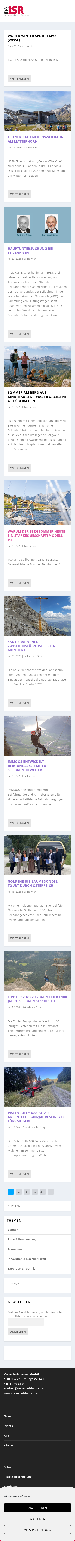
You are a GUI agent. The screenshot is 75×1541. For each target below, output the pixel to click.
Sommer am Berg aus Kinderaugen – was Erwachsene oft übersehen (37, 396)
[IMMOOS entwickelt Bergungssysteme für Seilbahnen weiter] (37, 736)
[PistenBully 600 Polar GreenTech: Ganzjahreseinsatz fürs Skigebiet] (37, 1087)
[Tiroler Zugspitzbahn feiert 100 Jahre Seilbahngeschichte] (37, 971)
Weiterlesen (19, 78)
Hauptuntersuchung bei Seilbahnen (30, 250)
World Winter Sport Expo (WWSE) (32, 38)
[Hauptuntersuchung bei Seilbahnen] (37, 225)
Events (29, 46)
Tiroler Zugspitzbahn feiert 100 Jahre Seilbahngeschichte (37, 999)
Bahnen (13, 1229)
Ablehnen (37, 1519)
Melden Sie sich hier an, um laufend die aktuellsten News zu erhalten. (35, 1314)
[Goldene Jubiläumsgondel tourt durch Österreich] (37, 855)
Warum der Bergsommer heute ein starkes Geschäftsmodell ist (36, 535)
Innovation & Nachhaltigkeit (27, 1259)
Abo (6, 1435)
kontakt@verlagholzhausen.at (24, 1388)
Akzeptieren (37, 1508)
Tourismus (30, 407)
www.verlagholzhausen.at (21, 1393)
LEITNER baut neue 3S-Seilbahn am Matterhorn (36, 139)
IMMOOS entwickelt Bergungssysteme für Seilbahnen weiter (28, 765)
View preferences (37, 1530)
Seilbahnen (30, 147)
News (7, 1416)
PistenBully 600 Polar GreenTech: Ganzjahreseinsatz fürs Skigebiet (36, 1117)
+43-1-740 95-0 (14, 1383)
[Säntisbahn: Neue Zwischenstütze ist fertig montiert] (37, 616)
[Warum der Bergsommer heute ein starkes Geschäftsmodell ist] (37, 502)
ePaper (8, 1445)
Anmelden (18, 1331)
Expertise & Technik (21, 1268)
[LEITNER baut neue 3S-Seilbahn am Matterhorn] (37, 111)
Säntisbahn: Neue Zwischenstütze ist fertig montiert (31, 646)
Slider (40, 656)
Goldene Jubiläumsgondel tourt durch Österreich (33, 883)
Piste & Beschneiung (33, 1127)
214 (42, 1191)
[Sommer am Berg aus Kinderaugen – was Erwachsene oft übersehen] (37, 366)
